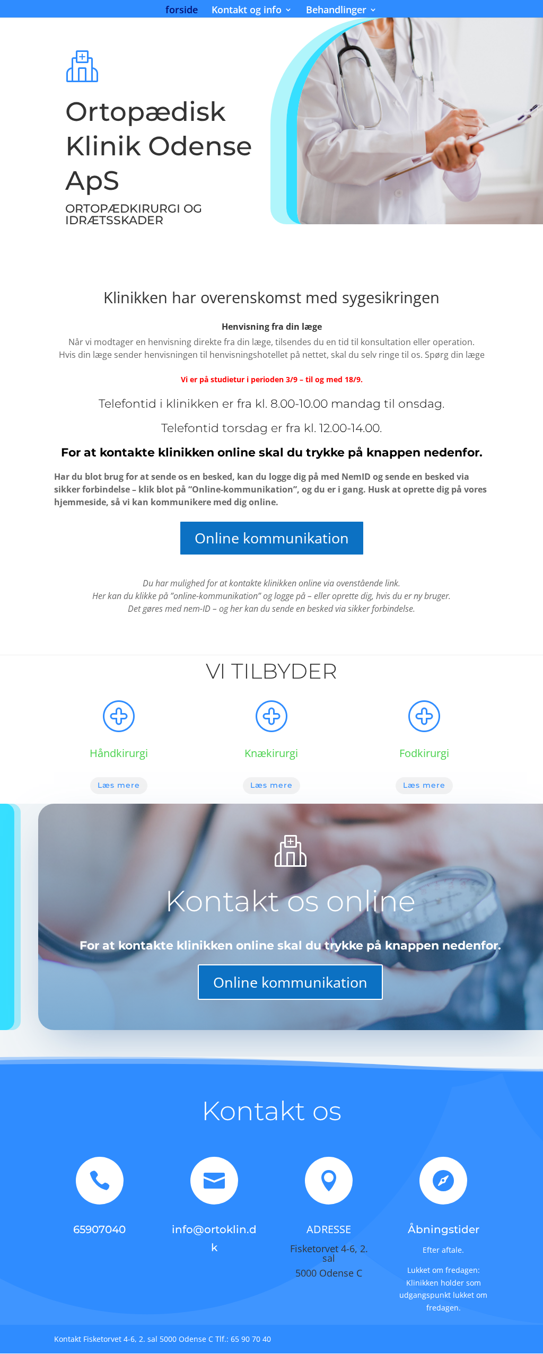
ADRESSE (328, 1229)
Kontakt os (271, 1111)
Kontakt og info (247, 11)
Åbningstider (443, 1229)
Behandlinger (336, 11)
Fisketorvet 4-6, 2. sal (329, 1253)
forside (181, 11)
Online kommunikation (272, 538)
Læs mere (119, 785)
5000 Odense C (328, 1273)
